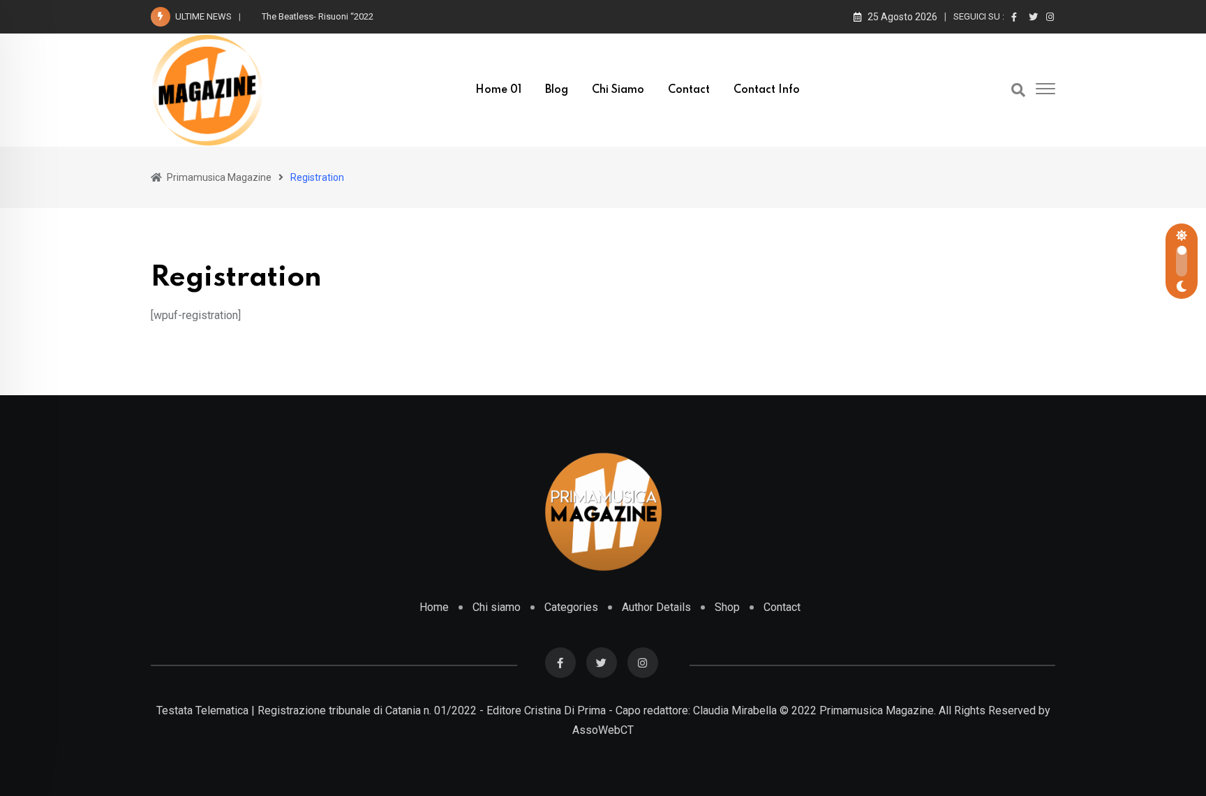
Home (434, 607)
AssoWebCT (603, 730)
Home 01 (498, 90)
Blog (556, 90)
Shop (727, 607)
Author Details (656, 607)
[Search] (1018, 90)
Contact (689, 90)
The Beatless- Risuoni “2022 (317, 16)
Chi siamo (618, 90)
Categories (571, 607)
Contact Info (767, 90)
